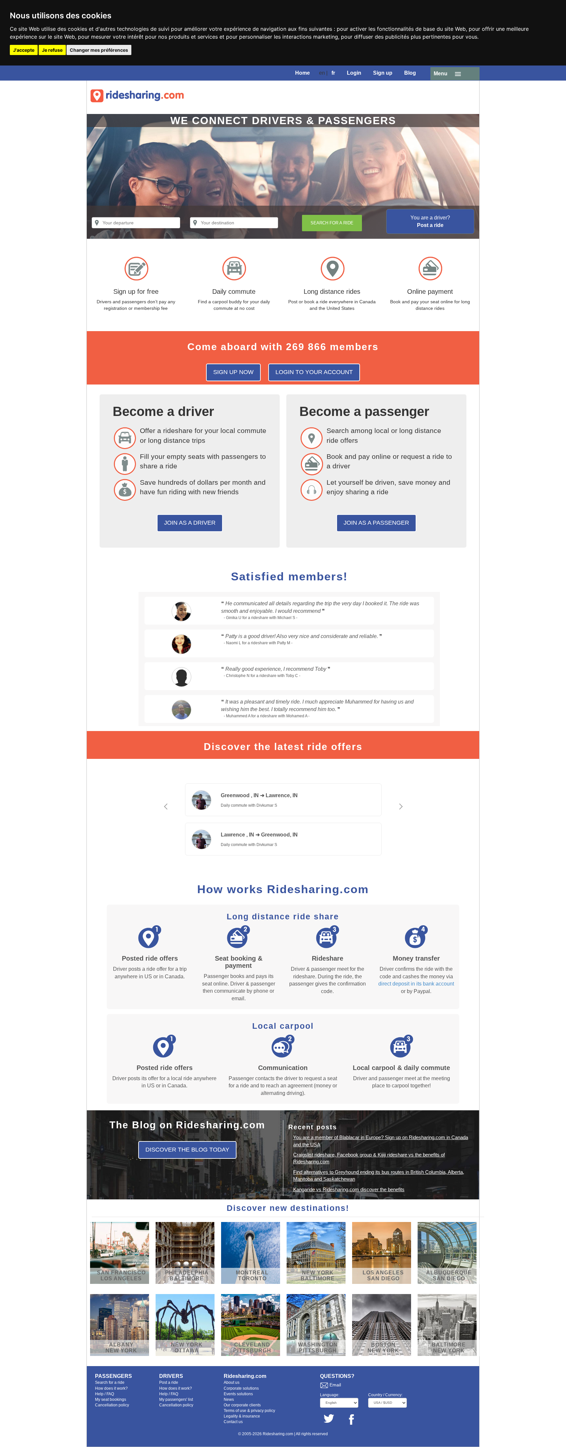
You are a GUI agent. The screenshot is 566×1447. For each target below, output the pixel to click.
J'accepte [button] (23, 50)
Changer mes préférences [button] (99, 50)
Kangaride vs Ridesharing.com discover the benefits (349, 1189)
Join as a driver (190, 522)
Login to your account (314, 372)
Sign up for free (136, 291)
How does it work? (111, 1388)
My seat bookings (110, 1399)
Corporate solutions (241, 1388)
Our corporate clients (242, 1405)
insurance (251, 1416)
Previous (165, 814)
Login (354, 73)
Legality (231, 1416)
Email (335, 1384)
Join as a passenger (376, 522)
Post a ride (168, 1382)
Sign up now (233, 372)
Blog (410, 73)
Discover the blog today (187, 1149)
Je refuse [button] (52, 50)
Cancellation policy (112, 1405)
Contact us (233, 1421)
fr (333, 73)
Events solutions (238, 1394)
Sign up (382, 73)
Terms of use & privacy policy (249, 1410)
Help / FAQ (104, 1394)
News (229, 1399)
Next (400, 814)
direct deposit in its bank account (416, 984)
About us (231, 1382)
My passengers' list (176, 1399)
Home (302, 73)
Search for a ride (109, 1382)
